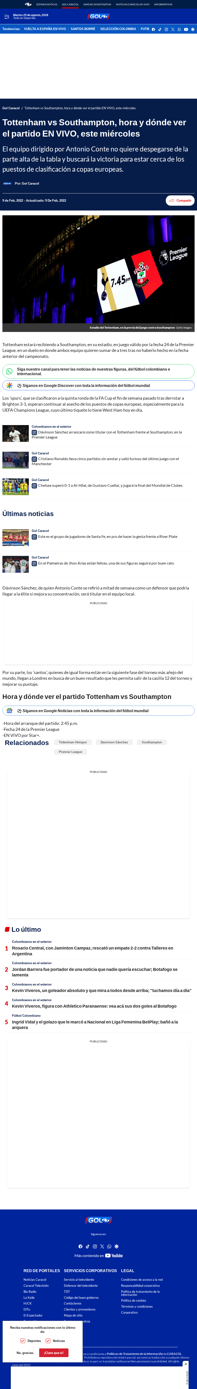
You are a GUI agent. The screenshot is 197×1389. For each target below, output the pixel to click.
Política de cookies (133, 1300)
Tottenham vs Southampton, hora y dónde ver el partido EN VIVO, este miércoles (80, 108)
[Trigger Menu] (6, 16)
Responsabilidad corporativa (140, 1285)
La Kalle (29, 1297)
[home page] (28, 4)
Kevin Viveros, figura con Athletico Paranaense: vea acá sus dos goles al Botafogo (94, 1006)
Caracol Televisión (36, 1285)
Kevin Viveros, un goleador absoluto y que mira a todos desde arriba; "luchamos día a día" (102, 990)
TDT (67, 1291)
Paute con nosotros (77, 1321)
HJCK (28, 1303)
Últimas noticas (46, 4)
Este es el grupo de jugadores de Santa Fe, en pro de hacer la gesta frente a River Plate (107, 536)
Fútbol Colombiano (26, 1015)
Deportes (34, 1341)
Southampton (152, 742)
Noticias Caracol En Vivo (132, 4)
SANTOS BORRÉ (83, 29)
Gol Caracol (70, 4)
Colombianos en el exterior (51, 426)
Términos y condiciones (137, 1306)
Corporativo (129, 1312)
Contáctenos (72, 1303)
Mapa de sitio (73, 1315)
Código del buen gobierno (81, 1297)
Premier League (70, 752)
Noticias (59, 1341)
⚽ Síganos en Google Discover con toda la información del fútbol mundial (83, 385)
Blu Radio (30, 1291)
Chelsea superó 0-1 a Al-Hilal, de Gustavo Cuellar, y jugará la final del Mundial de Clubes (110, 485)
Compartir (184, 200)
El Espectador (33, 1315)
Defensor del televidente (81, 1285)
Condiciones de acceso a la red (142, 1279)
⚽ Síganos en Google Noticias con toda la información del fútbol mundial (82, 710)
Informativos (163, 4)
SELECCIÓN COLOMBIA (118, 29)
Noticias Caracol (35, 1279)
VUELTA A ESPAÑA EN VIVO (45, 29)
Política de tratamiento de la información (140, 1293)
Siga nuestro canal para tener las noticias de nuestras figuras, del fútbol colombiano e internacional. (93, 371)
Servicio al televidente (79, 1279)
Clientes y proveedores (80, 1309)
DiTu (27, 1309)
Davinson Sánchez (114, 742)
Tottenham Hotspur (73, 742)
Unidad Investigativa (97, 4)
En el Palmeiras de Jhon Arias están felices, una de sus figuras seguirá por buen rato (106, 563)
